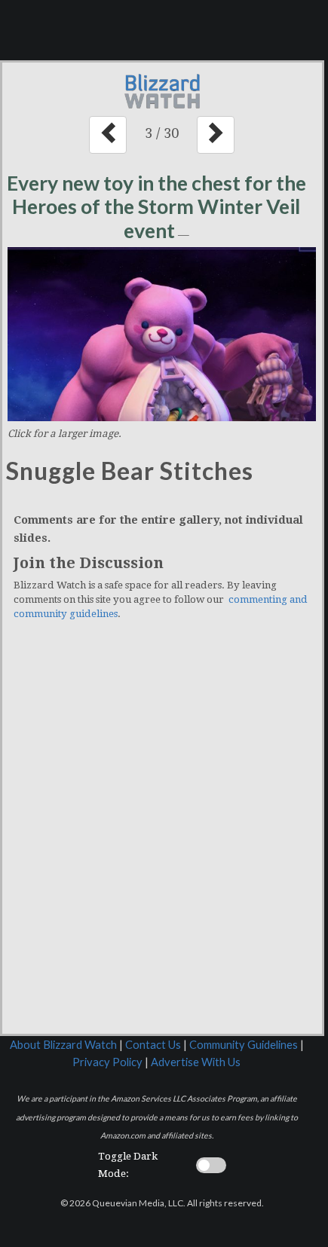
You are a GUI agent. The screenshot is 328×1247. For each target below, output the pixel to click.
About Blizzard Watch (63, 1044)
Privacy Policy (107, 1062)
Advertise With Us (196, 1062)
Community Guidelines (243, 1044)
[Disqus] (162, 839)
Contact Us (153, 1044)
